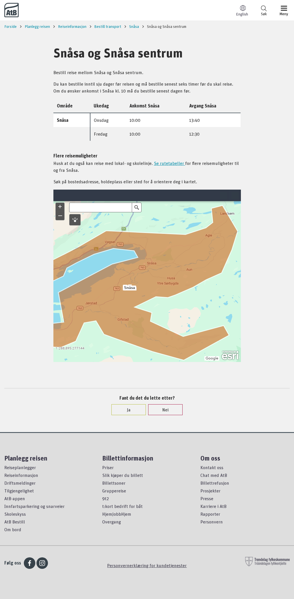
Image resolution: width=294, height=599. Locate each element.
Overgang (111, 522)
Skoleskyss (15, 514)
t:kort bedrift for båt (122, 506)
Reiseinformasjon (21, 475)
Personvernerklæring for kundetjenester (147, 565)
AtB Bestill (14, 522)
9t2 (105, 498)
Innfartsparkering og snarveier (34, 506)
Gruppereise (114, 491)
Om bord (12, 529)
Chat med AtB (213, 475)
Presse (206, 498)
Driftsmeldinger (20, 483)
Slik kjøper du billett (122, 475)
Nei (165, 410)
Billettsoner (113, 483)
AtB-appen (14, 498)
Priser (108, 467)
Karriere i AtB (213, 506)
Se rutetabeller (169, 163)
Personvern (211, 522)
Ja (129, 410)
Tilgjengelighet (19, 491)
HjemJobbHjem (116, 514)
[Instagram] (42, 563)
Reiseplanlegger (20, 467)
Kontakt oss (211, 467)
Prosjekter (210, 491)
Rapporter (210, 514)
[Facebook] (29, 563)
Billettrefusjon (214, 483)
